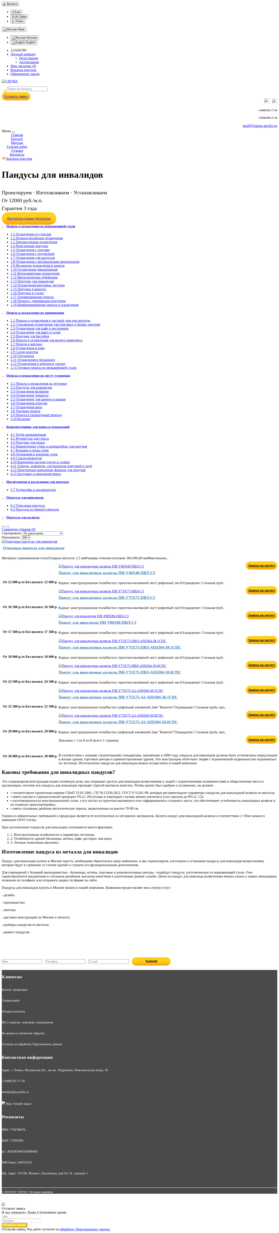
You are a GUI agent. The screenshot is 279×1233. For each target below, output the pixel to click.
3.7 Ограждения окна (26, 407)
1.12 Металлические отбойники (34, 277)
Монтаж (17, 143)
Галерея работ (17, 147)
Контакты (17, 154)
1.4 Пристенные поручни (29, 246)
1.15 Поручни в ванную (28, 289)
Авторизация (29, 62)
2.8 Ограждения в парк (27, 348)
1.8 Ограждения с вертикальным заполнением (44, 261)
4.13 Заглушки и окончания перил (35, 474)
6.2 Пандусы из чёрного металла (34, 509)
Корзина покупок (18, 159)
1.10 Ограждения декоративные (34, 269)
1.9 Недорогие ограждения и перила (37, 265)
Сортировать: (12, 533)
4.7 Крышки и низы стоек (29, 450)
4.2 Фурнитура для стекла (29, 438)
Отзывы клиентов (13, 1011)
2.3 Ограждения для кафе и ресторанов (39, 328)
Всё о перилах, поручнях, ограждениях (27, 1022)
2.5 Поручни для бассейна (29, 336)
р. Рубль (18, 21)
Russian (31, 37)
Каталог (17, 139)
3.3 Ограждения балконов (29, 391)
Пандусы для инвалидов (25, 497)
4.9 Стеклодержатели (26, 458)
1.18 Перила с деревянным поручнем (38, 301)
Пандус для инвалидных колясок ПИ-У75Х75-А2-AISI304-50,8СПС (118, 722)
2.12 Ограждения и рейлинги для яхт (38, 364)
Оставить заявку (16, 96)
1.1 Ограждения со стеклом (30, 234)
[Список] (3, 526)
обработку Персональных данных (85, 1229)
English (30, 42)
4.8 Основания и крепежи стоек (34, 454)
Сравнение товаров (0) (19, 529)
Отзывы (17, 150)
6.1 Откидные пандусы (27, 505)
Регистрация (28, 58)
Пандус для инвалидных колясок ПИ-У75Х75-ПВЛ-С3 (107, 597)
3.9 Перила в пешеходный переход (36, 415)
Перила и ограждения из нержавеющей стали (40, 226)
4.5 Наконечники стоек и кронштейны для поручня (48, 446)
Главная (17, 135)
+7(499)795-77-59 (13, 1081)
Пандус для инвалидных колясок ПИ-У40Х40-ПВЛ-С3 (107, 573)
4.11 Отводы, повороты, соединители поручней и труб (51, 466)
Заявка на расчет (261, 565)
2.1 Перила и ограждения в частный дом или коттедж (50, 320)
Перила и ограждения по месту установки (38, 375)
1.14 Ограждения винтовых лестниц (37, 285)
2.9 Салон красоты (24, 352)
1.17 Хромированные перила (32, 297)
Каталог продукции (14, 989)
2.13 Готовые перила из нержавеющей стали (43, 367)
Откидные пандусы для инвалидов (34, 548)
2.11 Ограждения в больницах (32, 360)
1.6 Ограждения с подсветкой (32, 254)
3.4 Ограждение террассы (29, 395)
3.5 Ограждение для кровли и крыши (38, 399)
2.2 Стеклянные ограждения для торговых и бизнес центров (55, 324)
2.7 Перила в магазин (26, 344)
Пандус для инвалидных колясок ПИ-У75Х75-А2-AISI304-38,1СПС (118, 697)
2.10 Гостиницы (22, 356)
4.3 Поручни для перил (27, 442)
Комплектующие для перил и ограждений (38, 427)
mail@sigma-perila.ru (260, 125)
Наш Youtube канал (18, 1103)
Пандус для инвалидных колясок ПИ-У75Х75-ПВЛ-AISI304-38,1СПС (120, 647)
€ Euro (16, 12)
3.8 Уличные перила (25, 411)
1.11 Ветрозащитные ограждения (35, 273)
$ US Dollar (19, 16)
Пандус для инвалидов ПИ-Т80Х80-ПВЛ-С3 (97, 622)
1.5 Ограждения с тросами (30, 250)
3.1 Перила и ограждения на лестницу (38, 383)
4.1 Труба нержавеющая (28, 434)
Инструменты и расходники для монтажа (37, 482)
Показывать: (11, 537)
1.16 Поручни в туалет (27, 293)
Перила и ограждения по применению (35, 313)
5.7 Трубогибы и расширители (33, 490)
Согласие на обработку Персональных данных (32, 1044)
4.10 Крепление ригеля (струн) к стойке (40, 462)
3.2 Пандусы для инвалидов (31, 387)
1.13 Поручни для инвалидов (32, 281)
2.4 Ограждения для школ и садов (35, 332)
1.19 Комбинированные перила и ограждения (44, 305)
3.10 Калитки (20, 419)
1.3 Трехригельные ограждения (33, 242)
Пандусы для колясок (23, 517)
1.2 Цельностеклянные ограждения (36, 238)
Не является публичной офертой (23, 1033)
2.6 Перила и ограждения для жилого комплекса (46, 340)
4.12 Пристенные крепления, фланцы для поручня (47, 470)
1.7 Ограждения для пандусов (32, 258)
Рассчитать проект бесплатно (29, 218)
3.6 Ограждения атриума (28, 403)
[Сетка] (8, 526)
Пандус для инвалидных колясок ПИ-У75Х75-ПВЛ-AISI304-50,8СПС (120, 672)
